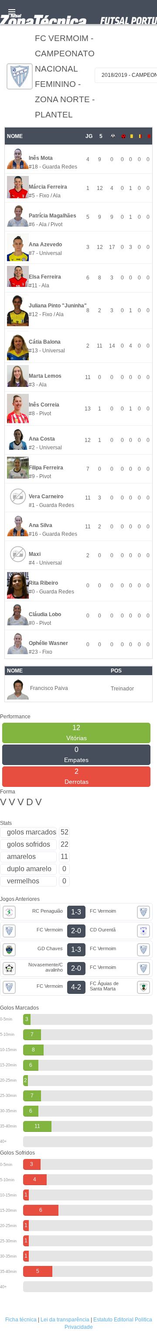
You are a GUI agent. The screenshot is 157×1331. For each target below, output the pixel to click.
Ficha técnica (21, 1320)
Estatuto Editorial (113, 1320)
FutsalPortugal (78, 12)
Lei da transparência (65, 1320)
